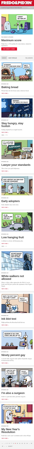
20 (31, 443)
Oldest (10, 446)
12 (22, 443)
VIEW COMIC (4, 93)
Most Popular (13, 58)
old (6, 246)
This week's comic (9, 48)
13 (24, 443)
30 (2, 446)
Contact (30, 7)
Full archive (28, 58)
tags (3, 246)
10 (17, 443)
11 (19, 443)
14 (27, 443)
